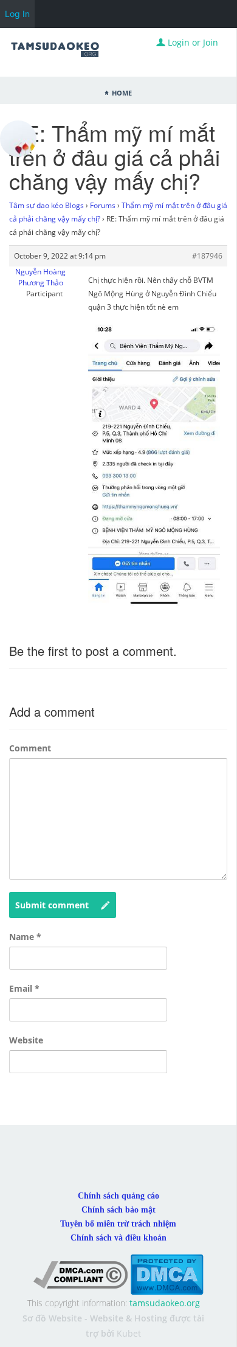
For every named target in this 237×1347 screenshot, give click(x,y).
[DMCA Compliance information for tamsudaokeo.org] (80, 1273)
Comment (30, 748)
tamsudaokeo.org (164, 1303)
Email (24, 988)
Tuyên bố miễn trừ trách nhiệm (118, 1223)
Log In (17, 14)
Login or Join (191, 42)
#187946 (207, 256)
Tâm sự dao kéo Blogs (46, 205)
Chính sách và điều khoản (118, 1237)
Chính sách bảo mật (118, 1209)
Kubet (129, 1333)
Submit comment (52, 905)
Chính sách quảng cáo (118, 1195)
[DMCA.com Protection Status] (167, 1273)
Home (122, 92)
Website (26, 1040)
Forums (102, 205)
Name (25, 936)
